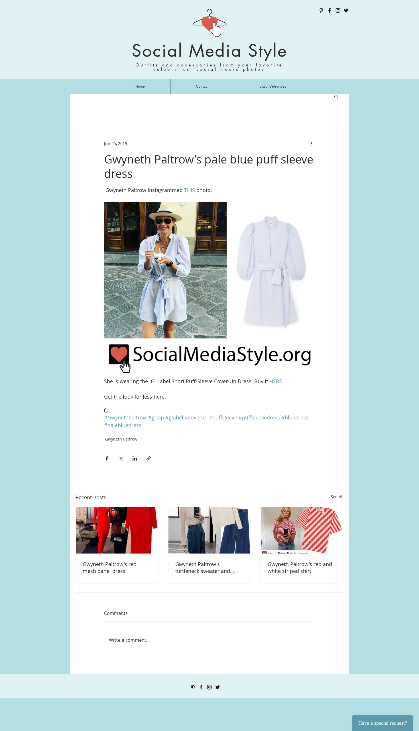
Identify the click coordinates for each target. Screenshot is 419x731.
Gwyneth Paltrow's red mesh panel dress (110, 567)
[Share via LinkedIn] (134, 458)
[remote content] (209, 411)
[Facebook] (330, 10)
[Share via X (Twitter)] (120, 458)
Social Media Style (209, 50)
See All (337, 496)
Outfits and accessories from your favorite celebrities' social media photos (209, 67)
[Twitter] (346, 10)
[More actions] (311, 143)
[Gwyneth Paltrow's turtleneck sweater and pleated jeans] (209, 530)
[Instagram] (338, 10)
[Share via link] (148, 458)
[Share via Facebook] (106, 458)
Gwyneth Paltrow (121, 439)
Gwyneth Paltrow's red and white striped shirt (300, 567)
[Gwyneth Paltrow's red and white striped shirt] (302, 530)
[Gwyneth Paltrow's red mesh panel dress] (117, 530)
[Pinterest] (321, 10)
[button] (336, 96)
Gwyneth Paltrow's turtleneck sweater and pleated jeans (202, 567)
